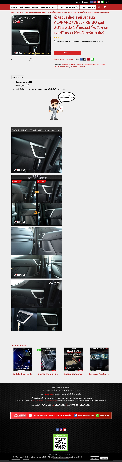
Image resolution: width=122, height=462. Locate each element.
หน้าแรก (14, 7)
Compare (70, 59)
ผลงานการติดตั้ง (72, 7)
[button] (99, 7)
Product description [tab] (17, 77)
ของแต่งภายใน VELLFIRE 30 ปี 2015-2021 (72, 64)
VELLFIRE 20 (60, 405)
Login (78, 2)
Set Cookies (94, 458)
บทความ (35, 7)
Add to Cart (68, 53)
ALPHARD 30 (72, 405)
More (90, 7)
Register (85, 2)
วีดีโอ (61, 7)
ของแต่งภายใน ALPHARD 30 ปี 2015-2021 (95, 64)
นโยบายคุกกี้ (26, 459)
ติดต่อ (83, 7)
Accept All (104, 458)
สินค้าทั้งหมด (25, 7)
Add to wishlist (59, 59)
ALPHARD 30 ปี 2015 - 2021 (61, 67)
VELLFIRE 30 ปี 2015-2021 (78, 67)
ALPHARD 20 (47, 405)
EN (108, 2)
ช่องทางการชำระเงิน (48, 7)
